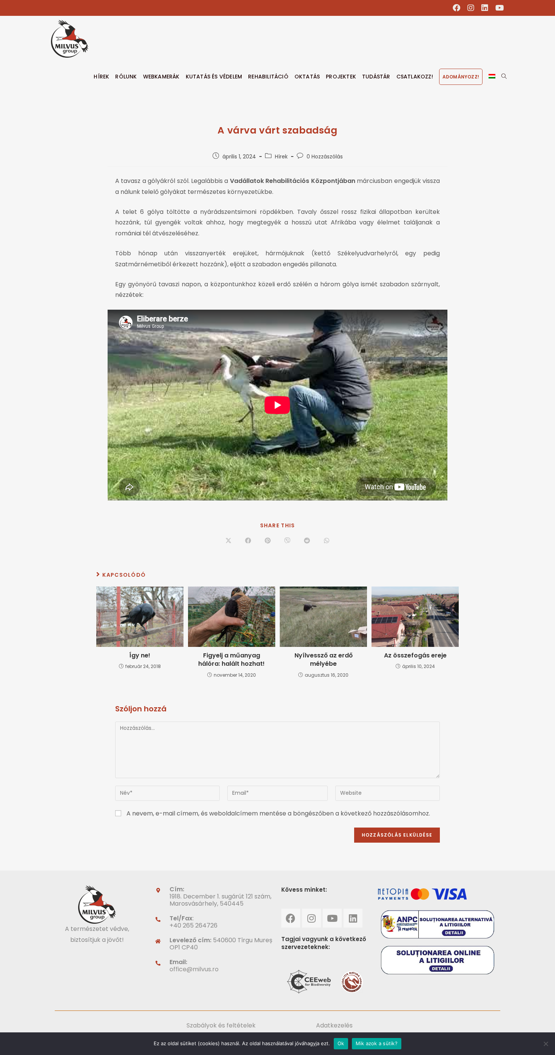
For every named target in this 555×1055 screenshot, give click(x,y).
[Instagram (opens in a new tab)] (471, 8)
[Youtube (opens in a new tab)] (498, 8)
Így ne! (139, 655)
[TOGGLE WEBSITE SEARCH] (504, 76)
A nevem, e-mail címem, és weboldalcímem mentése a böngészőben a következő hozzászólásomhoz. (278, 813)
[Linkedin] (353, 918)
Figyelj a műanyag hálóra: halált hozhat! (231, 659)
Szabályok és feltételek (221, 1025)
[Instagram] (311, 918)
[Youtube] (332, 918)
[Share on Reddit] (306, 541)
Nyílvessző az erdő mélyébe (323, 659)
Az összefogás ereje (415, 655)
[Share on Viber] (287, 541)
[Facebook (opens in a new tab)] (456, 8)
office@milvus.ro (194, 969)
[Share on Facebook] (248, 541)
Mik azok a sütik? (377, 1043)
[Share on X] (228, 541)
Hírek (281, 156)
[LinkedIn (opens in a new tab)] (485, 8)
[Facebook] (290, 918)
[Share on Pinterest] (267, 541)
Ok (341, 1043)
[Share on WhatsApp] (326, 541)
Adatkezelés (334, 1025)
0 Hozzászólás (325, 156)
